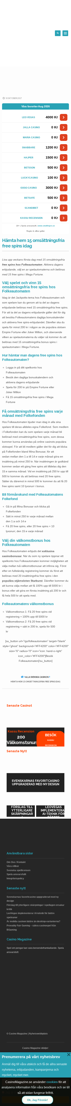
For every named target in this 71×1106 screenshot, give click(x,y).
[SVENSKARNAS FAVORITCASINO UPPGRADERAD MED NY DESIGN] (35, 763)
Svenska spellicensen (18, 870)
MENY (65, 33)
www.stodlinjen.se (46, 226)
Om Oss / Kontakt (16, 862)
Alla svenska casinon (37, 676)
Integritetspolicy (15, 878)
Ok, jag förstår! (37, 1099)
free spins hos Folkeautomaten (22, 264)
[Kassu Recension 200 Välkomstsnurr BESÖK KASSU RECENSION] (35, 718)
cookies (52, 1082)
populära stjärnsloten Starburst (22, 580)
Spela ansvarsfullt (16, 874)
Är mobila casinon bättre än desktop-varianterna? (33, 921)
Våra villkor (13, 866)
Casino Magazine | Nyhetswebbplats (28, 1033)
